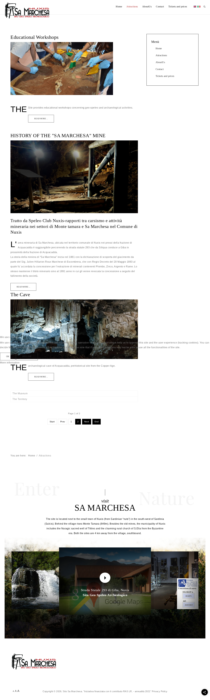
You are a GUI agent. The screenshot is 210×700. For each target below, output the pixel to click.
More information (10, 362)
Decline (27, 356)
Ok (7, 356)
